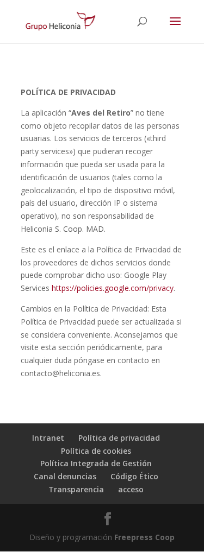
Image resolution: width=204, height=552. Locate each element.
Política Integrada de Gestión (96, 463)
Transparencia (76, 489)
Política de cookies (96, 451)
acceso (131, 489)
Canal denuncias (65, 476)
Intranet (48, 438)
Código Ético (134, 476)
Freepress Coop (144, 537)
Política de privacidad (119, 438)
